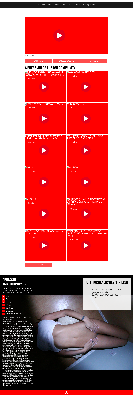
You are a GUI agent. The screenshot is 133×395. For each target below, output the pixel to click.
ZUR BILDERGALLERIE (66, 61)
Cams (63, 5)
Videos (56, 5)
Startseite (41, 5)
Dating (70, 5)
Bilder (50, 5)
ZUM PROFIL (38, 61)
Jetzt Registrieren (88, 5)
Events (77, 5)
